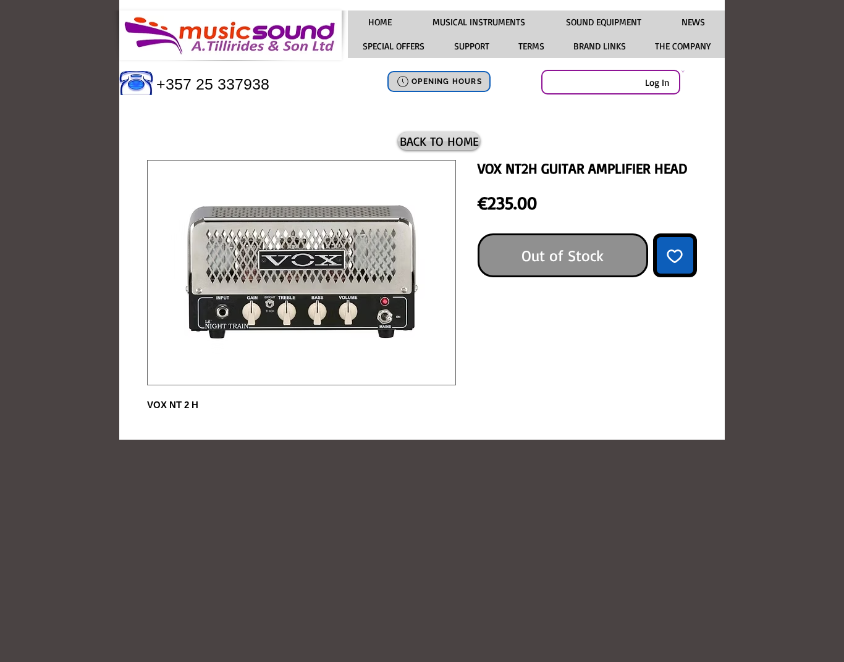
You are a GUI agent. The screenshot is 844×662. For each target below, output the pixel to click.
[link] (683, 71)
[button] (478, 22)
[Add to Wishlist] (675, 255)
